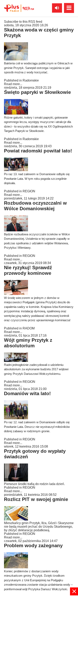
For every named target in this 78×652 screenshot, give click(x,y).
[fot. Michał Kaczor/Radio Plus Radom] (16, 113)
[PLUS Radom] (19, 8)
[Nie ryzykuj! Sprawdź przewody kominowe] (16, 294)
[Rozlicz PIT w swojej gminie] (16, 519)
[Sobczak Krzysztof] (16, 230)
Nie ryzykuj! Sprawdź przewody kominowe (28, 270)
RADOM (29, 328)
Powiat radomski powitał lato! (38, 150)
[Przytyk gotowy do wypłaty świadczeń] (16, 480)
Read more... (13, 84)
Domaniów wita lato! (27, 393)
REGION (29, 191)
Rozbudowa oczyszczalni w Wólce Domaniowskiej (35, 205)
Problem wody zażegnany (33, 545)
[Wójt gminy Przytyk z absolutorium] (16, 360)
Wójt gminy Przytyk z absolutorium (28, 342)
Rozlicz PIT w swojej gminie (36, 499)
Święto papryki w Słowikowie (37, 92)
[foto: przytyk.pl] (16, 567)
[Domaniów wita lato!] (16, 418)
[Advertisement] (39, 623)
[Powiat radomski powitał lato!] (16, 170)
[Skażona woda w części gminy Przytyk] (16, 59)
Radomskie (31, 80)
